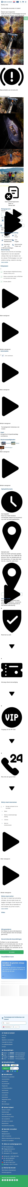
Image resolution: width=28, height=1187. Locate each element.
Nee (2, 229)
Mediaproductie (6, 1133)
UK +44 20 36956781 (9, 1158)
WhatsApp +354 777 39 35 (10, 1164)
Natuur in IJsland (6, 1109)
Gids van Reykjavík (6, 1114)
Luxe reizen (5, 1095)
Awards (3, 1037)
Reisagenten (5, 1131)
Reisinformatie (5, 1112)
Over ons (4, 1035)
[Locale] (14, 2)
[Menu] (25, 2)
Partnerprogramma (6, 1172)
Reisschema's (5, 1123)
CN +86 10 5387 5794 (9, 1162)
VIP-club (4, 1101)
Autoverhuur (5, 1081)
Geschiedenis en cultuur (8, 1116)
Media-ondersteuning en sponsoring (11, 1138)
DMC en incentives (6, 1136)
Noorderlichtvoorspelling (8, 1125)
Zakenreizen (5, 1097)
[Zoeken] (20, 2)
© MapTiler (4, 434)
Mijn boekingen (5, 1104)
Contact (4, 1046)
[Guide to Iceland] (6, 2)
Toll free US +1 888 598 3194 (11, 1156)
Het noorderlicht (6, 1118)
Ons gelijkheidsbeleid (7, 1044)
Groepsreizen (5, 1092)
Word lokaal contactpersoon (9, 1170)
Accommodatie (5, 1083)
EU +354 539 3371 (8, 1160)
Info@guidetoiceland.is (9, 1149)
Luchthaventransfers (7, 1088)
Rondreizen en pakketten (8, 1076)
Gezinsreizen (5, 1090)
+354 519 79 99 (7, 1151)
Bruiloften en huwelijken (8, 1140)
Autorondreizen (5, 1079)
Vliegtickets (5, 1085)
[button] (12, 24)
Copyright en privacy (7, 1042)
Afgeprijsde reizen (6, 1099)
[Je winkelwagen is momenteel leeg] (23, 2)
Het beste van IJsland (7, 1121)
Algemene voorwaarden (8, 1039)
